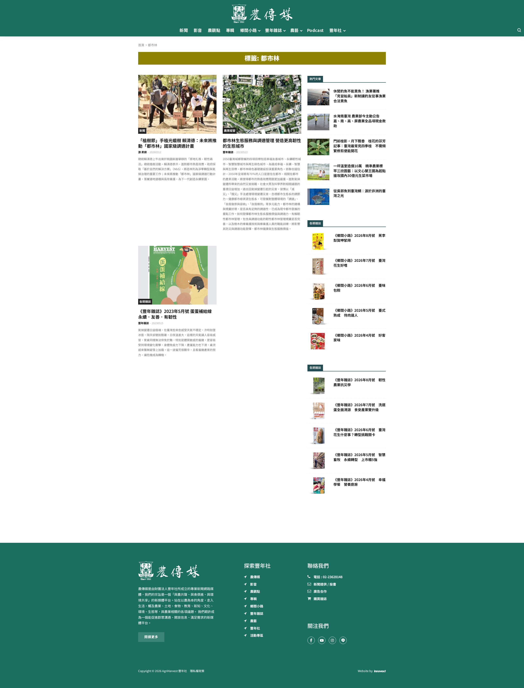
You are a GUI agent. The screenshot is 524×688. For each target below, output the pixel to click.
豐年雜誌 (228, 152)
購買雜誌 (320, 599)
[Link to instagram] (332, 640)
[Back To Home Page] (177, 570)
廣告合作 (320, 592)
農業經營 (229, 131)
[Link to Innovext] (380, 671)
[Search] (519, 30)
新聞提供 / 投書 (325, 584)
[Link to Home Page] (262, 12)
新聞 (142, 131)
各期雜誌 (145, 302)
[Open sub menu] (259, 30)
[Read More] (177, 104)
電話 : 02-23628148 (328, 577)
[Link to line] (343, 640)
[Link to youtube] (321, 640)
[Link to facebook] (311, 640)
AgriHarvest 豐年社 (174, 671)
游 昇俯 (142, 152)
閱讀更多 (151, 637)
